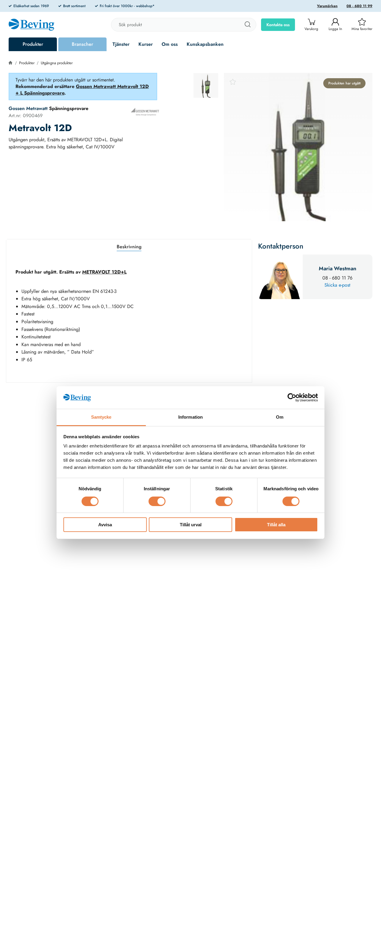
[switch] (157, 501)
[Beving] (31, 25)
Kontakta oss (278, 25)
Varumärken (327, 6)
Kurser (145, 44)
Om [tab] (279, 417)
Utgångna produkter (57, 63)
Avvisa (105, 524)
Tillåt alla (276, 524)
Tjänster (121, 44)
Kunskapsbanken (205, 44)
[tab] (205, 85)
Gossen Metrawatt (28, 108)
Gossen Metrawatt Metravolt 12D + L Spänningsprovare (82, 89)
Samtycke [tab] (101, 417)
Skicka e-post (337, 285)
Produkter (33, 44)
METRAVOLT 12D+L (104, 271)
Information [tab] (190, 417)
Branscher (82, 44)
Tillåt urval (191, 524)
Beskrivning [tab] (129, 246)
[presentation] (205, 85)
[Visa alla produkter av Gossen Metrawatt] (145, 111)
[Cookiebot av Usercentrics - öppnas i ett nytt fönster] (292, 397)
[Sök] (247, 25)
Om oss (170, 44)
